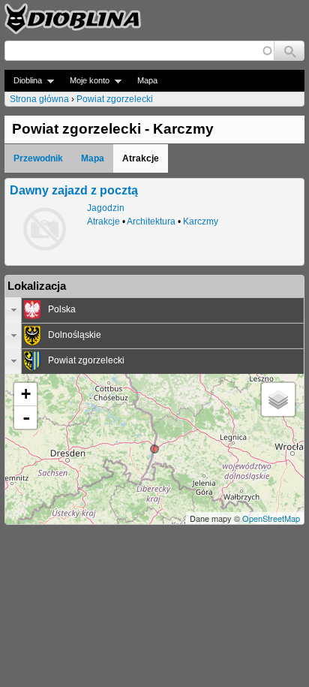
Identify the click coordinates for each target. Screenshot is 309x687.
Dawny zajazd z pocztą (74, 190)
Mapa (147, 80)
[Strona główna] (72, 19)
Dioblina (23, 81)
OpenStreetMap (271, 518)
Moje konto (85, 81)
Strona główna (39, 99)
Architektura (151, 221)
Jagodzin (105, 208)
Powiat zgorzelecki (114, 99)
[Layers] (278, 399)
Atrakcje (103, 221)
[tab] (154, 310)
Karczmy (200, 221)
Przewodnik (38, 158)
